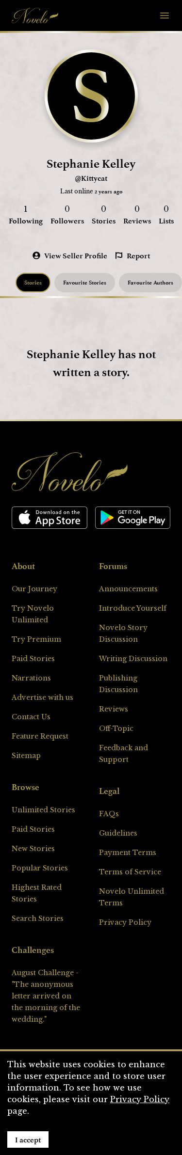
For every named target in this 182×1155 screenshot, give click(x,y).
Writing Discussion (133, 658)
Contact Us (31, 716)
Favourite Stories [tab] (84, 282)
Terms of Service (130, 872)
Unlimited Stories (43, 810)
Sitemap (26, 755)
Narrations (31, 678)
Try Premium (36, 639)
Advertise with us (42, 697)
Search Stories (38, 918)
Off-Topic (116, 728)
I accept (28, 1139)
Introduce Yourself (132, 608)
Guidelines (118, 833)
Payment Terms (127, 852)
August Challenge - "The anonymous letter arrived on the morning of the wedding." (46, 996)
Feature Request (40, 736)
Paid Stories (33, 658)
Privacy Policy (125, 922)
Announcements (128, 589)
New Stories (33, 848)
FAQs (109, 813)
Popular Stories (40, 868)
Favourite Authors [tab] (150, 282)
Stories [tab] (33, 282)
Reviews (113, 709)
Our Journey (34, 589)
